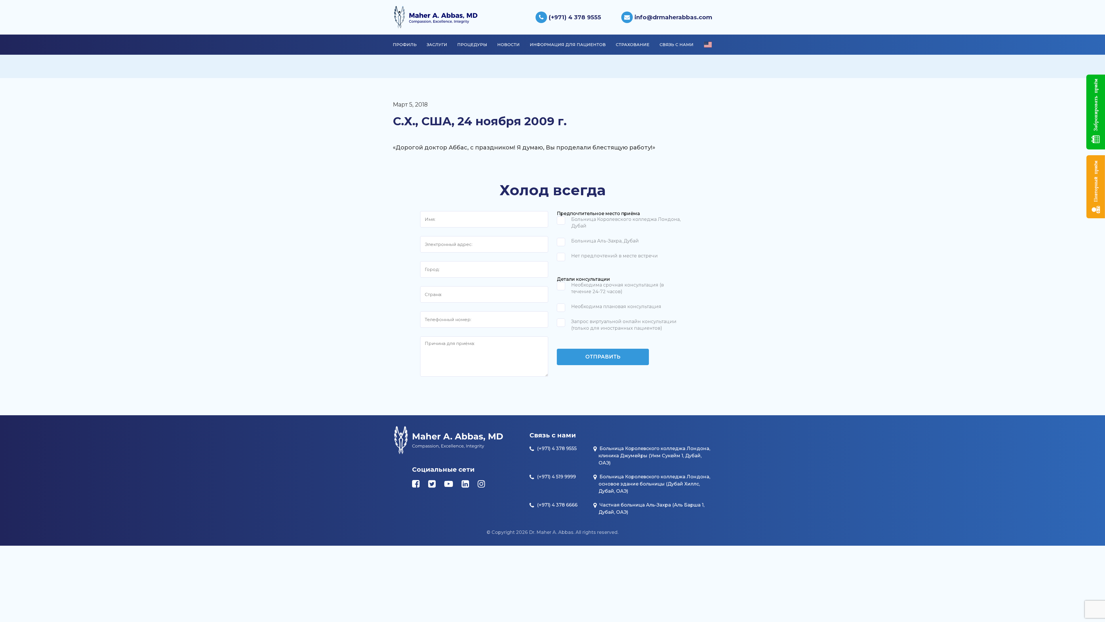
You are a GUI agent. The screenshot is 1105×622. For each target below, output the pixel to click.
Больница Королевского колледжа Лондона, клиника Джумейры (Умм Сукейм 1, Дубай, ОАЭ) (654, 456)
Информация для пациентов (568, 44)
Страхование (632, 44)
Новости (508, 44)
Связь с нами (677, 44)
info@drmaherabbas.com (672, 17)
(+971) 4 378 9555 (574, 17)
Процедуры (472, 44)
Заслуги (437, 44)
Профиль (405, 44)
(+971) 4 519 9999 (556, 476)
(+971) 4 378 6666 (557, 505)
